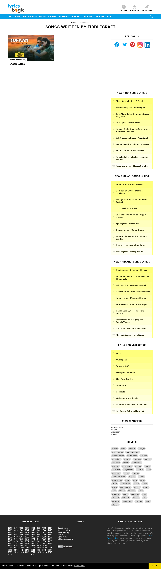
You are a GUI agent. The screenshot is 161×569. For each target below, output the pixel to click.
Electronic (116, 470)
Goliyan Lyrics (130, 230)
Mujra (137, 484)
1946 (10, 532)
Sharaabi (126, 498)
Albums (75, 16)
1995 (16, 546)
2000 (44, 546)
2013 (27, 550)
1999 (39, 546)
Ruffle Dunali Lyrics (131, 304)
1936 (44, 528)
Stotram (139, 501)
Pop (114, 491)
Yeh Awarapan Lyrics (132, 138)
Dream (148, 466)
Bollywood (29, 16)
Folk (149, 470)
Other (145, 484)
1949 (27, 532)
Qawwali (132, 491)
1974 (33, 539)
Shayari (136, 498)
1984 (44, 541)
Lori (135, 480)
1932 (21, 528)
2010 (10, 550)
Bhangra (138, 459)
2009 (50, 548)
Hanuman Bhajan (133, 452)
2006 (33, 548)
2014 (33, 550)
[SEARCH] (151, 16)
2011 (15, 550)
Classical (116, 463)
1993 (50, 543)
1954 (10, 534)
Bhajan (142, 449)
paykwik (35, 514)
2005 (27, 548)
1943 (39, 530)
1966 (33, 537)
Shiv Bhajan (128, 501)
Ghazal (136, 473)
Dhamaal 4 (121, 385)
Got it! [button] (154, 566)
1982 (33, 541)
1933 (27, 528)
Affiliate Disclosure (65, 539)
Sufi (145, 498)
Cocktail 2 (120, 392)
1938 (10, 530)
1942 (33, 530)
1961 (50, 534)
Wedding (116, 501)
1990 (33, 543)
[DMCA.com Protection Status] (65, 548)
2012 (21, 550)
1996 (21, 546)
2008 (44, 548)
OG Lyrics (131, 328)
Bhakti (115, 449)
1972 (21, 539)
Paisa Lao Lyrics (132, 166)
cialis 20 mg (5, 514)
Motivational (126, 484)
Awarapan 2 (121, 360)
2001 (50, 546)
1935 (38, 528)
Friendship (116, 473)
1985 (50, 541)
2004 (21, 548)
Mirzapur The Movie (125, 372)
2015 (38, 550)
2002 (10, 548)
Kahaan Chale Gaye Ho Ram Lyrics (133, 130)
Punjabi (52, 16)
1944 (44, 530)
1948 (21, 532)
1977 (50, 539)
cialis (12, 514)
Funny (127, 473)
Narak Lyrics (126, 208)
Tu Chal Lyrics (130, 151)
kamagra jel (44, 514)
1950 (33, 532)
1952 (44, 532)
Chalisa (144, 456)
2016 (44, 550)
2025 (50, 552)
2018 (10, 552)
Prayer (122, 491)
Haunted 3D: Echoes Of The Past (131, 404)
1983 (39, 541)
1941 (27, 530)
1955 (15, 534)
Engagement (129, 470)
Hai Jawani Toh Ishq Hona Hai (130, 411)
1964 (21, 537)
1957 (27, 534)
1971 (15, 539)
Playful (137, 487)
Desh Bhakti (128, 466)
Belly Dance (137, 463)
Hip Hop (132, 477)
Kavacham (116, 459)
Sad (145, 494)
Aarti (124, 449)
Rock (126, 494)
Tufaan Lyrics (16, 63)
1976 (44, 539)
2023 (39, 552)
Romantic (135, 494)
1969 (50, 537)
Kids (128, 480)
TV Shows (87, 16)
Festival (140, 470)
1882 (10, 528)
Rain (141, 491)
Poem (146, 487)
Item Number (117, 480)
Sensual (116, 498)
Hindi (41, 16)
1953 (50, 532)
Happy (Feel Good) (119, 477)
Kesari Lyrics (131, 298)
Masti (115, 484)
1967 (39, 537)
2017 (50, 550)
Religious (116, 494)
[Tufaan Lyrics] (31, 48)
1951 (38, 532)
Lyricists (114, 434)
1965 (27, 537)
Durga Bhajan (118, 452)
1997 (27, 546)
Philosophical (126, 487)
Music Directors (117, 427)
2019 (16, 552)
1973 (27, 539)
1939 (16, 530)
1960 (44, 534)
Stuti (148, 501)
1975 (39, 539)
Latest (123, 10)
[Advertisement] (132, 69)
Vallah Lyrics (130, 251)
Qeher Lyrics (130, 245)
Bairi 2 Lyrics (131, 285)
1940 (21, 530)
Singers (114, 430)
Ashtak (132, 449)
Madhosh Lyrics (132, 144)
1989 (27, 543)
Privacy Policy (63, 532)
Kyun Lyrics (127, 223)
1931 (15, 528)
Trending (147, 10)
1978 (10, 541)
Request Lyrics (103, 16)
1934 (33, 528)
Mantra (127, 459)
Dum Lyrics (128, 123)
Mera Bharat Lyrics (129, 101)
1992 (44, 543)
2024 (44, 552)
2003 (16, 548)
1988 (21, 543)
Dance (126, 463)
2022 (33, 552)
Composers (115, 432)
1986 (10, 543)
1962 (10, 537)
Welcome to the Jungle (127, 398)
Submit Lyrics (63, 528)
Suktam (115, 505)
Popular (134, 10)
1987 (16, 543)
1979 (16, 541)
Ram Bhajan (132, 456)
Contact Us (62, 537)
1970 (10, 539)
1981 (27, 541)
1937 (50, 528)
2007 (39, 548)
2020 (21, 552)
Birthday (148, 459)
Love (143, 480)
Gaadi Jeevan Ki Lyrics (131, 270)
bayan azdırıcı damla (23, 514)
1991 (38, 543)
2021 (27, 552)
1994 (10, 546)
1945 (50, 530)
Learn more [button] (79, 566)
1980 (21, 541)
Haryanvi (64, 16)
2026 (10, 554)
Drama (138, 466)
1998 (33, 546)
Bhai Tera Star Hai (124, 379)
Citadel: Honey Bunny (17, 60)
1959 (39, 534)
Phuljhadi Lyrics (130, 335)
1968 (44, 537)
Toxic (118, 353)
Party (115, 487)
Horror (142, 477)
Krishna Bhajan (118, 456)
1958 (33, 534)
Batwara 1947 (122, 366)
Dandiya (116, 466)
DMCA (60, 534)
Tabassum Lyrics (130, 107)
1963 (16, 537)
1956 (21, 534)
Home (17, 16)
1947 (16, 532)
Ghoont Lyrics (133, 292)
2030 (33, 554)
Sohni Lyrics (129, 184)
